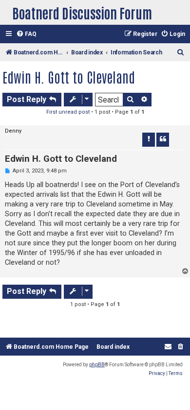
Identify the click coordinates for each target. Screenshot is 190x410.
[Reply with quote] (162, 139)
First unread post (68, 112)
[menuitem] (26, 34)
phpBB (97, 364)
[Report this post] (148, 139)
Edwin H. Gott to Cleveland (68, 76)
